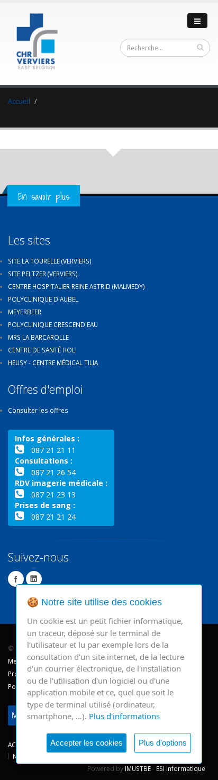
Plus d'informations (124, 716)
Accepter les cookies (86, 742)
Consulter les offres (38, 410)
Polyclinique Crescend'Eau (53, 324)
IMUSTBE (138, 768)
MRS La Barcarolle (38, 337)
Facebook (16, 579)
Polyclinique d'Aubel (43, 299)
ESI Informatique (180, 768)
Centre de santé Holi (42, 350)
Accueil (19, 101)
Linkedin (34, 579)
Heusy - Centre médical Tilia (53, 362)
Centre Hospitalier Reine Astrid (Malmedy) (76, 286)
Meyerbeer (24, 311)
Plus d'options (163, 742)
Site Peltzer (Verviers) (43, 273)
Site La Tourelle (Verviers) (50, 261)
